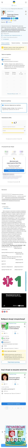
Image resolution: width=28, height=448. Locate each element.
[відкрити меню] (26, 2)
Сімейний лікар (10, 11)
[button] (26, 14)
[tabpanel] (14, 181)
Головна (2, 8)
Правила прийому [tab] (16, 43)
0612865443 (6, 39)
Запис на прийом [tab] (5, 43)
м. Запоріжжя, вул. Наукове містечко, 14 (12, 35)
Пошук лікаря (7, 8)
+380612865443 (6, 208)
